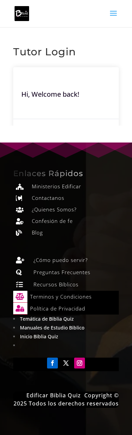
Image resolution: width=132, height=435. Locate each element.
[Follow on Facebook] (52, 363)
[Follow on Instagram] (79, 363)
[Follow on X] (66, 363)
